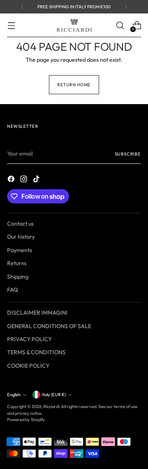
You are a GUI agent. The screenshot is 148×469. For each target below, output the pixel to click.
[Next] (126, 6)
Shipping (17, 276)
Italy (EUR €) (54, 394)
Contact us (20, 223)
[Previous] (22, 6)
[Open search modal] (120, 25)
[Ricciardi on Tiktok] (37, 180)
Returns (16, 263)
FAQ (12, 289)
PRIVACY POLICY (29, 339)
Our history (21, 236)
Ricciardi (51, 406)
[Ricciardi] (74, 25)
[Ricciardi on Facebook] (12, 180)
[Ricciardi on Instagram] (24, 180)
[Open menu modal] (11, 25)
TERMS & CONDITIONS (36, 352)
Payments (19, 250)
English (14, 394)
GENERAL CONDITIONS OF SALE (49, 326)
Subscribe (128, 154)
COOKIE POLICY (28, 365)
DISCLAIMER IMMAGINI (37, 312)
